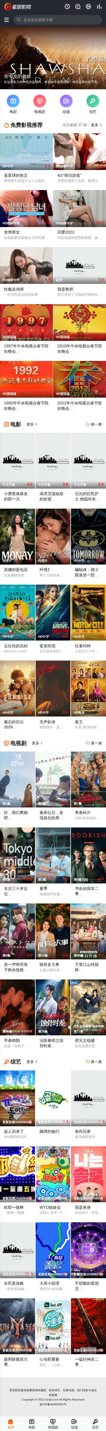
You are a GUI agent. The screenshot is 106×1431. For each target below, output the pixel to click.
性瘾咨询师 (14, 289)
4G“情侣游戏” (69, 175)
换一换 (94, 424)
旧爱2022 (65, 232)
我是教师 (65, 289)
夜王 (79, 722)
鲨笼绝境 (47, 646)
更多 (96, 125)
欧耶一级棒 (14, 1207)
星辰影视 (18, 6)
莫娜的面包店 (16, 569)
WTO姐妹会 (50, 1207)
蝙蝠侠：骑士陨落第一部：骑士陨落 (87, 575)
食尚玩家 (83, 1131)
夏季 (43, 888)
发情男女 (12, 232)
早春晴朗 (12, 1040)
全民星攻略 (14, 1283)
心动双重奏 (49, 1359)
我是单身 (83, 1207)
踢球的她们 (49, 1131)
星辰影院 (15, 1390)
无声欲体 (47, 722)
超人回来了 (14, 1131)
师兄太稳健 (85, 1040)
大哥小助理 (49, 1283)
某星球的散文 (16, 175)
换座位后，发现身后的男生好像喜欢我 (51, 818)
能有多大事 (49, 964)
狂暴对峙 (83, 646)
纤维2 (45, 569)
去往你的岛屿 (16, 646)
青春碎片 (83, 812)
